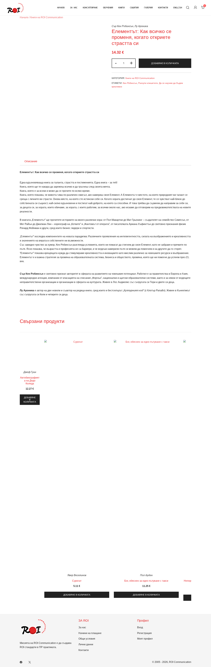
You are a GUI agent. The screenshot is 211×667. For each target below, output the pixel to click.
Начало (61, 7)
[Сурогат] (76, 455)
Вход (140, 627)
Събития (134, 7)
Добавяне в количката (165, 63)
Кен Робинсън (130, 83)
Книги (121, 7)
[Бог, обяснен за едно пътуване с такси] (146, 455)
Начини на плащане (89, 633)
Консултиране (90, 7)
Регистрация (144, 633)
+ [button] (131, 63)
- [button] (116, 63)
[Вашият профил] (195, 8)
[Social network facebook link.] (21, 662)
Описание (30, 161)
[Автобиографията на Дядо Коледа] (30, 354)
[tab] (31, 161)
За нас (73, 7)
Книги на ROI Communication (46, 17)
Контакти (163, 7)
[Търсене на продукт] (188, 8)
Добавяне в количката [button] (29, 399)
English (177, 7)
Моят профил (145, 638)
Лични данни (85, 644)
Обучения (108, 7)
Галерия (148, 7)
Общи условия (86, 638)
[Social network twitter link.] (29, 662)
